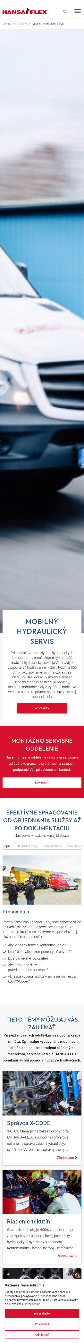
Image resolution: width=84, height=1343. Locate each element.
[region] (42, 1311)
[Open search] (65, 11)
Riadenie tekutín (28, 1221)
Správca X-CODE (28, 1123)
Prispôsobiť (42, 1324)
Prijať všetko (42, 1313)
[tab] (6, 846)
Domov (7, 23)
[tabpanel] (42, 921)
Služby (22, 23)
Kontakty (42, 708)
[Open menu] (76, 11)
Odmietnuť (42, 1334)
